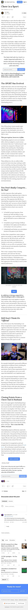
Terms (16, 599)
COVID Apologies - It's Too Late (9, 557)
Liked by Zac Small (9, 516)
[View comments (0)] (8, 553)
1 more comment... (5, 533)
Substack (7, 607)
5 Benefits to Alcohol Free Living (9, 569)
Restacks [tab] (11, 501)
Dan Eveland (7, 514)
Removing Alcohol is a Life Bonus (9, 572)
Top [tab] (3, 540)
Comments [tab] (4, 501)
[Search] (25, 540)
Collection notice (23, 599)
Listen (24, 13)
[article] (14, 548)
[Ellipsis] (26, 514)
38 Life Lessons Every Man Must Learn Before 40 (9, 545)
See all (4, 579)
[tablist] (7, 501)
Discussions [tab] (12, 540)
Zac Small (7, 12)
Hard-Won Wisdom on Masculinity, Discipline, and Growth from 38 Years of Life (10, 548)
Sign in (25, 2)
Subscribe (19, 2)
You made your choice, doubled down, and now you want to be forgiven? (9, 560)
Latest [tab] (6, 540)
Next (23, 491)
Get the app (21, 603)
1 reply (7, 526)
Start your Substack (10, 603)
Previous (6, 491)
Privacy (12, 599)
